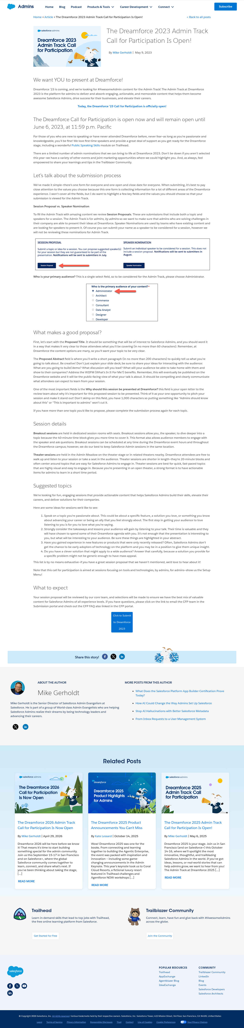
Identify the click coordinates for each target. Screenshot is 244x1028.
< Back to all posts (199, 17)
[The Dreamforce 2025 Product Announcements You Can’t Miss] (122, 793)
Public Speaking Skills (86, 145)
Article (48, 17)
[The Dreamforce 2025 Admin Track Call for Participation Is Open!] (195, 793)
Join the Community (160, 935)
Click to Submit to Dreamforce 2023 (122, 622)
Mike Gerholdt (58, 693)
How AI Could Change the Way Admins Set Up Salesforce (174, 703)
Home (37, 17)
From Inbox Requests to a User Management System (171, 719)
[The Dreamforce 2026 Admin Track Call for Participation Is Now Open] (49, 793)
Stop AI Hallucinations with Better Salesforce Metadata (172, 711)
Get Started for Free (45, 935)
